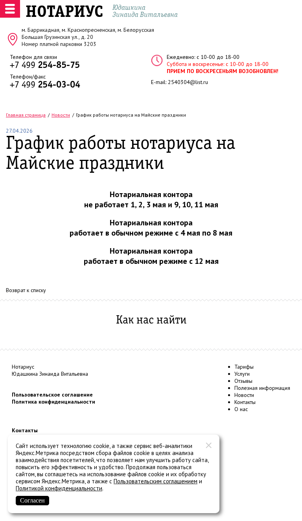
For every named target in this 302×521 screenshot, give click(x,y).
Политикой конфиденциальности (59, 488)
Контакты (245, 402)
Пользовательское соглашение (52, 394)
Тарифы (244, 366)
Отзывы (243, 380)
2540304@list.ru (188, 82)
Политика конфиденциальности (53, 401)
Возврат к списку (26, 290)
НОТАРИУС (64, 12)
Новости (244, 395)
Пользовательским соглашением (155, 481)
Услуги (242, 373)
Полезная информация (262, 387)
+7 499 (45, 65)
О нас (241, 409)
